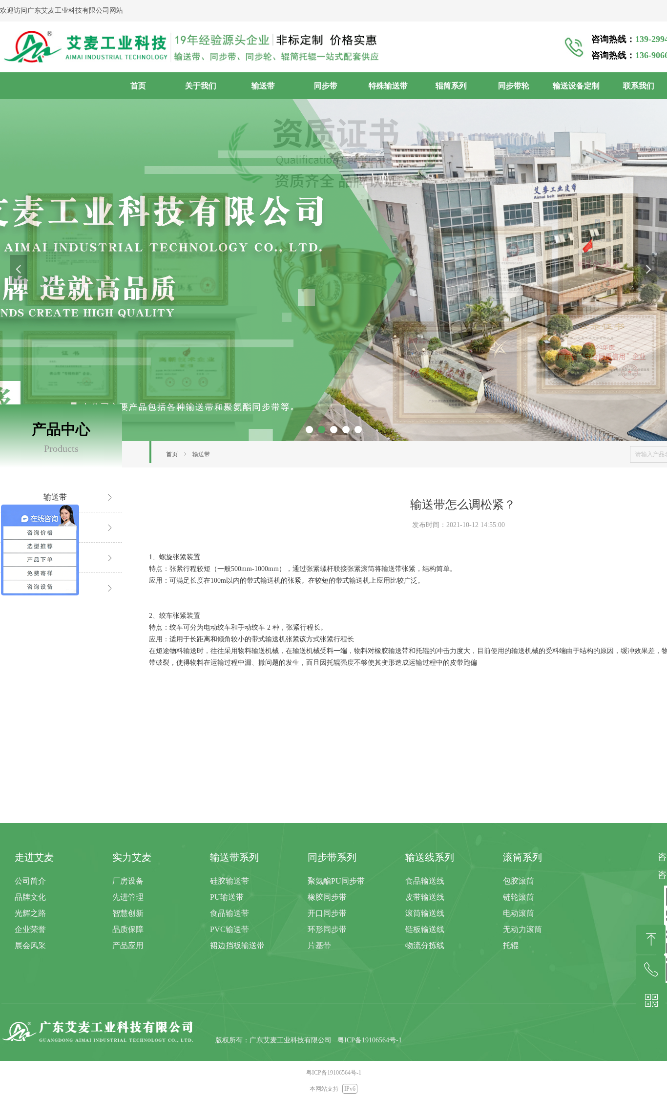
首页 (172, 454)
